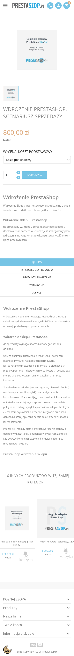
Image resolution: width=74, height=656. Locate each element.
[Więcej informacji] (20, 570)
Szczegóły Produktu (39, 270)
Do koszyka (34, 175)
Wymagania (37, 285)
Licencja (37, 292)
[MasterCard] (40, 644)
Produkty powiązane (37, 277)
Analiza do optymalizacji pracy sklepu (17, 543)
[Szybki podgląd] (13, 570)
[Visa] (33, 644)
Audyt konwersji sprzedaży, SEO (57, 541)
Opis (39, 262)
